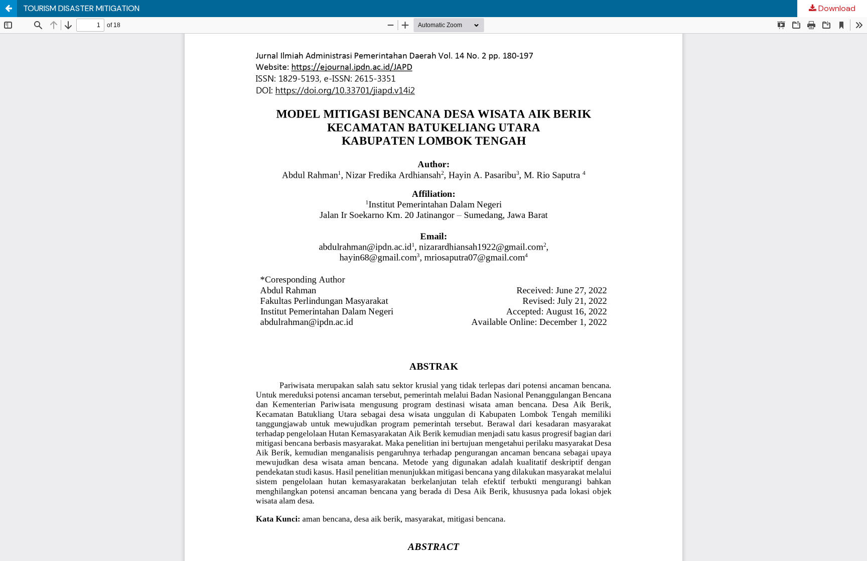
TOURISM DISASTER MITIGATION (81, 8)
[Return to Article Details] (8, 8)
